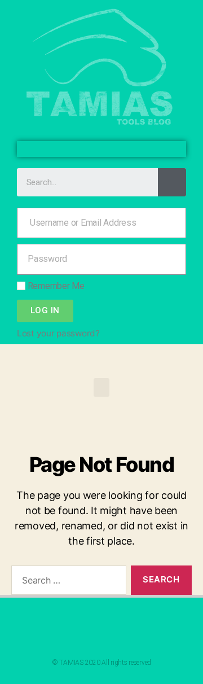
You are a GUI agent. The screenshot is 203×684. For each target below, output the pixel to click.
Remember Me (55, 285)
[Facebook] (92, 149)
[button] (101, 387)
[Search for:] (66, 582)
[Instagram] (110, 149)
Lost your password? (58, 333)
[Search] (172, 182)
